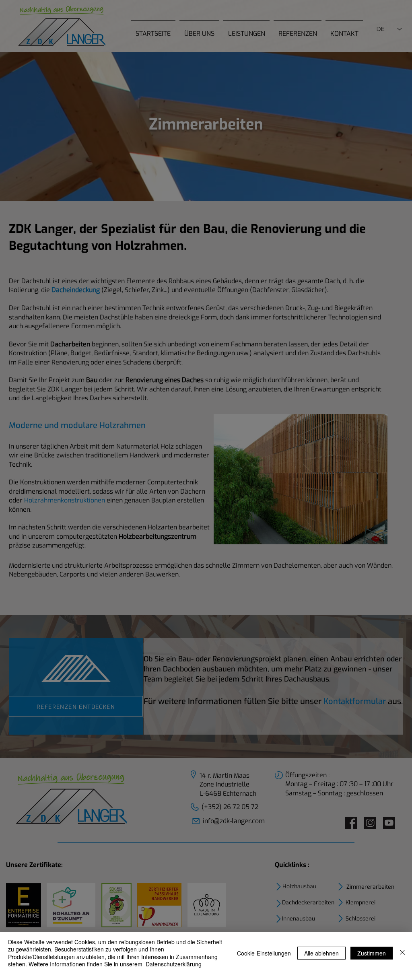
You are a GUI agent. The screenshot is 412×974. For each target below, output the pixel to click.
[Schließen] (402, 953)
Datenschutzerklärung (174, 964)
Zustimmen (371, 953)
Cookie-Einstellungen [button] (264, 953)
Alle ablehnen (321, 953)
